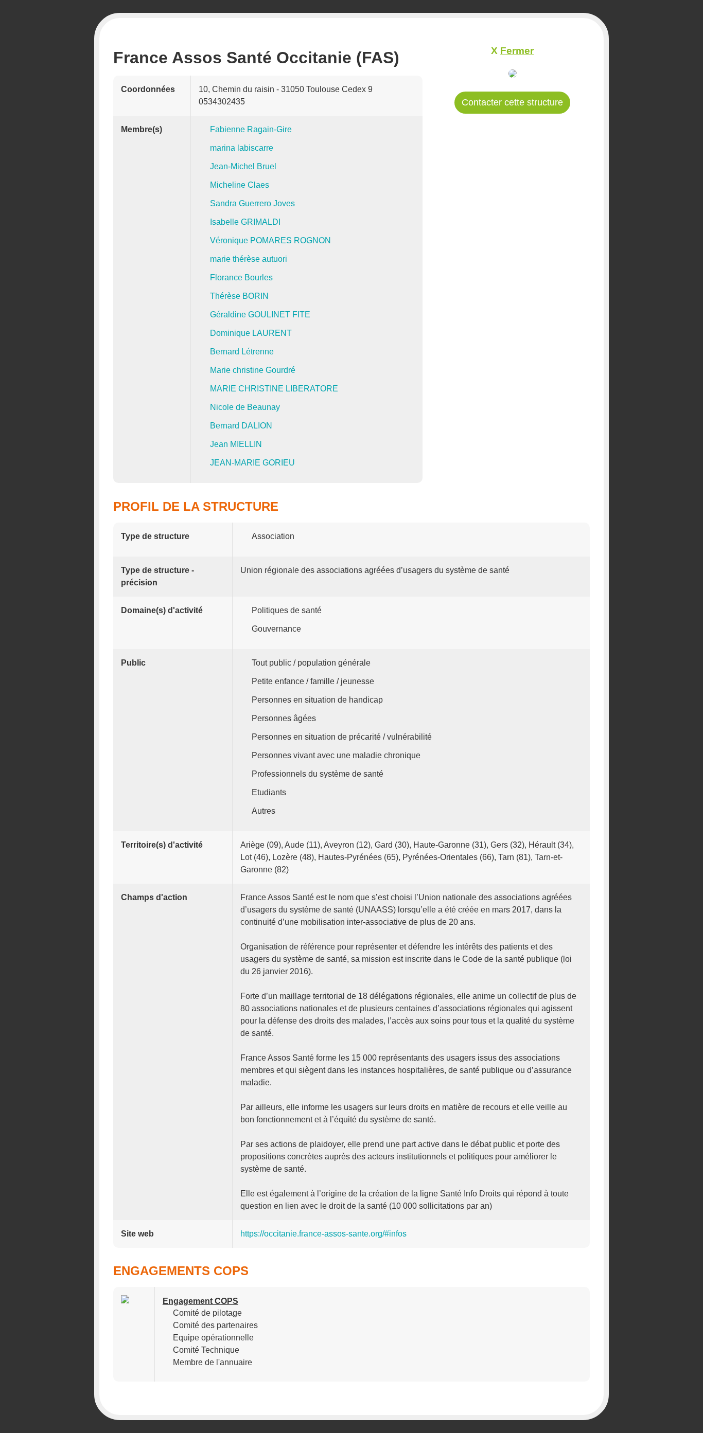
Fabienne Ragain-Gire (251, 129)
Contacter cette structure (512, 102)
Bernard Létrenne (242, 351)
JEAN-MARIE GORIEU (252, 462)
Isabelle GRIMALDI (245, 222)
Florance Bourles (241, 277)
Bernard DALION (241, 425)
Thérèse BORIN (239, 296)
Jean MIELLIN (236, 444)
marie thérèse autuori (248, 259)
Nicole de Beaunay (245, 407)
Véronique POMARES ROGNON (270, 240)
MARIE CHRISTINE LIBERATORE (274, 388)
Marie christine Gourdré (252, 370)
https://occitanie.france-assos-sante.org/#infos (323, 1233)
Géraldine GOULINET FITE (260, 314)
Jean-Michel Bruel (243, 166)
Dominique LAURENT (251, 333)
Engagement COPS (200, 1301)
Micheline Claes (239, 185)
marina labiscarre (241, 148)
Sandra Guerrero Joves (252, 203)
